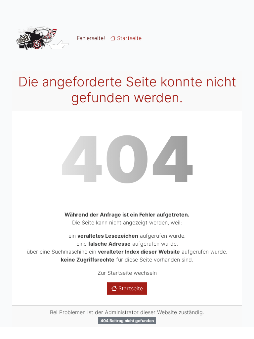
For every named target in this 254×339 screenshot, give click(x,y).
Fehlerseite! (91, 38)
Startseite (128, 38)
